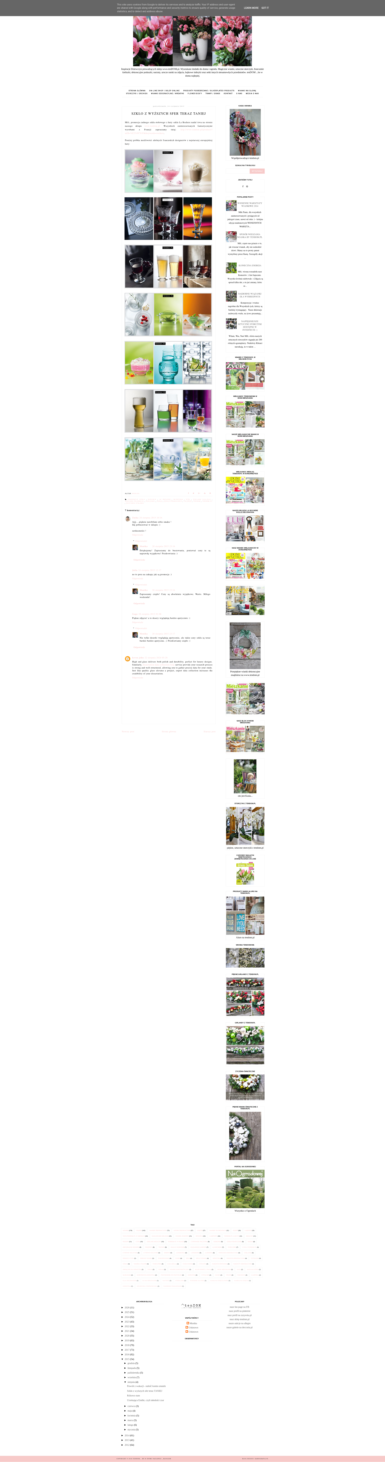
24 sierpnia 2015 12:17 (149, 570)
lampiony (213, 1236)
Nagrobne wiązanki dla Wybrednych (249, 295)
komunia (217, 1241)
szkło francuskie (173, 501)
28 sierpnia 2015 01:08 (150, 613)
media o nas (252, 93)
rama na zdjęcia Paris (219, 1280)
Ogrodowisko (163, 1258)
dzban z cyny (128, 1258)
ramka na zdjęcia (241, 1280)
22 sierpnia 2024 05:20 (156, 657)
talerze (188, 501)
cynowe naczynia (130, 1253)
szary (217, 1275)
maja (130, 1410)
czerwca (132, 1406)
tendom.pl (207, 501)
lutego (131, 1425)
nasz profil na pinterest (239, 1311)
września (132, 1377)
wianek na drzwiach (217, 1230)
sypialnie (205, 1275)
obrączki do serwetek (132, 1269)
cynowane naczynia (199, 1241)
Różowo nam (133, 1395)
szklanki (151, 501)
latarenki (195, 1253)
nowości (199, 1236)
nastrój (166, 1280)
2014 (127, 1435)
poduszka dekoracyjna (228, 1253)
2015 (127, 1359)
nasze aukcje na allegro (240, 1323)
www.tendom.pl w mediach (134, 1236)
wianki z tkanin (140, 1264)
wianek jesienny (182, 1236)
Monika (144, 546)
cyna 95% (202, 1264)
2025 (127, 1312)
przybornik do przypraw (171, 1275)
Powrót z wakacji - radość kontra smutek (146, 1386)
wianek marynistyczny (179, 1269)
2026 (127, 1307)
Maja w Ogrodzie (177, 1247)
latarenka (180, 1253)
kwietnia (132, 1415)
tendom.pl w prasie (176, 1241)
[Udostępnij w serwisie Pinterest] (210, 493)
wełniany (241, 1275)
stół (188, 499)
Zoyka (135, 517)
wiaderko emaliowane (172, 1286)
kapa (239, 1269)
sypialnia (255, 1258)
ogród (199, 1230)
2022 (127, 1326)
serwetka (127, 1286)
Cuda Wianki (188, 1264)
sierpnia (132, 1382)
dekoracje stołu (137, 499)
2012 (127, 1445)
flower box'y (195, 93)
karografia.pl (261, 1458)
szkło (160, 501)
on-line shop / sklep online (164, 90)
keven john (138, 657)
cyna (138, 1241)
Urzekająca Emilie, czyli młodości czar (145, 1400)
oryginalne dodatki (131, 1247)
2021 (127, 1331)
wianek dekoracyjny (158, 1230)
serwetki (191, 1275)
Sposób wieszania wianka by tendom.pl (249, 236)
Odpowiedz (137, 534)
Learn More (251, 7)
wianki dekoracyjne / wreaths (167, 93)
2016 (127, 1354)
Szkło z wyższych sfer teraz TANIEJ (144, 1391)
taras (149, 1269)
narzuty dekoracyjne (242, 1264)
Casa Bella (172, 1264)
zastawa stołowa (135, 503)
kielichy (249, 1236)
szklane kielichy (202, 499)
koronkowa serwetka (146, 1275)
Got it (265, 7)
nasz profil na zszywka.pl (240, 1315)
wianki (139, 1230)
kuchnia (152, 499)
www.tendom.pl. (153, 125)
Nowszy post (128, 731)
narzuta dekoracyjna (235, 1258)
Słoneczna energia (250, 265)
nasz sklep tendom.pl (239, 1319)
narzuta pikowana (219, 1264)
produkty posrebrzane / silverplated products (208, 90)
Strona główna (137, 90)
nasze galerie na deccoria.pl (239, 1327)
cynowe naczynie (150, 1253)
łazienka (255, 1275)
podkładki (179, 1280)
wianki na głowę (247, 90)
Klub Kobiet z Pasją (203, 1269)
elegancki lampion (198, 1247)
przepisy (148, 1247)
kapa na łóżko (253, 1269)
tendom (197, 501)
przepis (126, 1241)
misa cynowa (201, 1258)
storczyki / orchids (137, 93)
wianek (126, 1230)
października (134, 1372)
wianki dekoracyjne (182, 1230)
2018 (127, 1345)
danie (177, 1258)
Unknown (193, 1327)
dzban (250, 1241)
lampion (248, 1230)
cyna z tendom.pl (249, 1247)
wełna (161, 1269)
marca (131, 1420)
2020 (127, 1335)
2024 (127, 1317)
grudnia (131, 1363)
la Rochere (165, 499)
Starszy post (210, 731)
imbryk (167, 1253)
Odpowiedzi (141, 541)
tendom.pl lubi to (231, 1236)
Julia (134, 570)
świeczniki (157, 1264)
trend (228, 1275)
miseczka (179, 499)
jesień (235, 1230)
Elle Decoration (129, 1280)
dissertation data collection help (159, 664)
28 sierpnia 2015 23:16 (163, 546)
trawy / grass (213, 93)
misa (188, 1258)
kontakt (228, 93)
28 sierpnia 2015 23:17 (163, 633)
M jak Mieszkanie (149, 1280)
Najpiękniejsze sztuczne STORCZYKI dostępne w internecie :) (250, 325)
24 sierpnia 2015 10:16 (150, 517)
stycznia (132, 1429)
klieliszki (127, 1275)
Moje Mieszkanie (224, 1269)
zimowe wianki (146, 1258)
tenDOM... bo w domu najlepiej (147, 1458)
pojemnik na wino (197, 1280)
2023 (127, 1321)
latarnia (209, 1253)
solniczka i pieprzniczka (147, 1286)
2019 (127, 1340)
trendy (162, 1247)
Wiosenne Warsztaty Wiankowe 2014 (249, 204)
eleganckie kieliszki (160, 1236)
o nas (239, 93)
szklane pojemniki (135, 501)
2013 (127, 1440)
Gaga (135, 613)
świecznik (232, 1247)
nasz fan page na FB (239, 1307)
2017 (127, 1350)
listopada (132, 1368)
